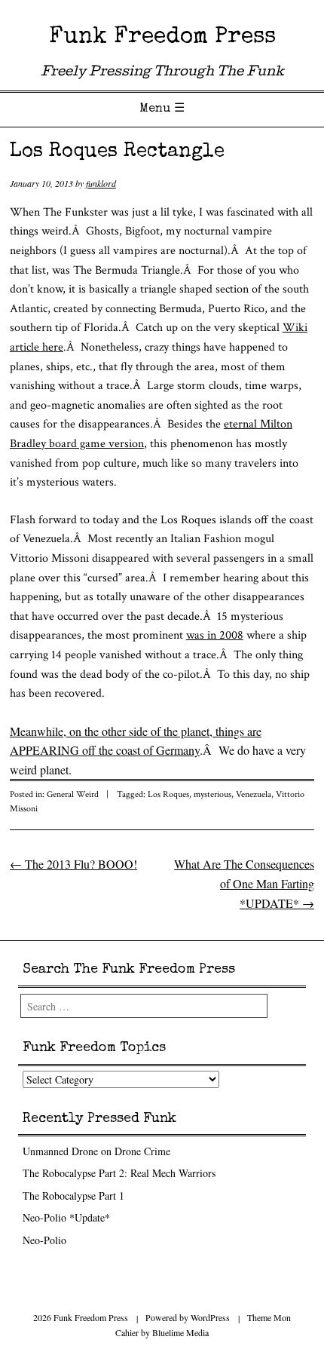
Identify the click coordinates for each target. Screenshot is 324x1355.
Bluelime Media (180, 1332)
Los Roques (168, 794)
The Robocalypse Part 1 (73, 1195)
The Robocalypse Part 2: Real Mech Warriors (119, 1173)
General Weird (73, 794)
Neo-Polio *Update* (66, 1217)
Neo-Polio (44, 1240)
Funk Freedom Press (162, 37)
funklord (101, 183)
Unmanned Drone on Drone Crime (96, 1151)
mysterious (212, 794)
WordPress (210, 1317)
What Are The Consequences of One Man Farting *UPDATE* (244, 883)
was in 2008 (214, 635)
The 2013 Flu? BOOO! (73, 864)
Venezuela (253, 794)
